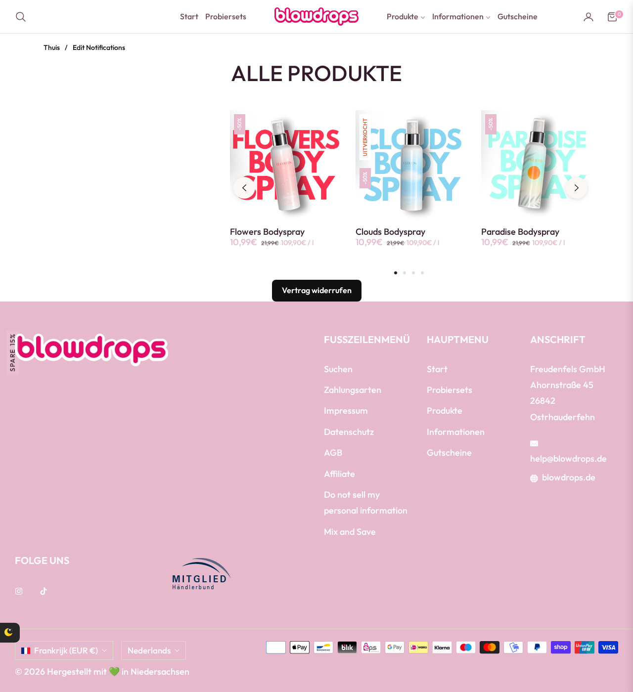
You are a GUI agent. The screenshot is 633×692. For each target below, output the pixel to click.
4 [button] (422, 272)
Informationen (456, 431)
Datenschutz (349, 431)
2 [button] (404, 272)
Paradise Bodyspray (520, 232)
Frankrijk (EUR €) (66, 650)
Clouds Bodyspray (390, 232)
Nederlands (149, 650)
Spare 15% (12, 352)
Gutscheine (449, 452)
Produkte (444, 410)
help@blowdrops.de (568, 458)
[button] (24, 16)
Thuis (52, 47)
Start (437, 369)
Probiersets (449, 389)
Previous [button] (244, 188)
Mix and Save (350, 531)
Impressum (346, 410)
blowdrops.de (568, 477)
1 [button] (395, 272)
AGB (333, 452)
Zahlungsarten (352, 389)
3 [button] (413, 272)
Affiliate (339, 473)
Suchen (338, 369)
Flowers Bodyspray (267, 232)
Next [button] (577, 188)
